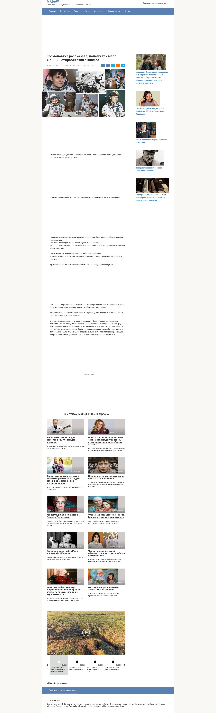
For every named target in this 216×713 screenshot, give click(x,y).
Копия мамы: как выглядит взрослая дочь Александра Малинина (61, 439)
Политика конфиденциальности (155, 3)
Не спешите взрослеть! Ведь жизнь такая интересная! (103, 588)
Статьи (127, 11)
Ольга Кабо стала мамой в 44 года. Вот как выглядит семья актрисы (106, 515)
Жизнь (87, 11)
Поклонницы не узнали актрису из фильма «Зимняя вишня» (106, 477)
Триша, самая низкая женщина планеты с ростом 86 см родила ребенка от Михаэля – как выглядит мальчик (63, 480)
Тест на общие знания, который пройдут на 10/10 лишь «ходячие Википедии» (150, 111)
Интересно (98, 11)
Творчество (65, 11)
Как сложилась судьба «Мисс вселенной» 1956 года (62, 552)
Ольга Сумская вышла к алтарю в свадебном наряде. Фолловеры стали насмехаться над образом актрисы (105, 441)
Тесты (76, 11)
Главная (52, 11)
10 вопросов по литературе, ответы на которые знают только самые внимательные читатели (151, 197)
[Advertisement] (108, 31)
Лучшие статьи (114, 11)
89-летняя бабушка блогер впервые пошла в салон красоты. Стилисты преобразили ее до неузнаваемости (64, 591)
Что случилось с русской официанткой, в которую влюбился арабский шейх (106, 553)
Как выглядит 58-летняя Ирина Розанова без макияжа (63, 515)
